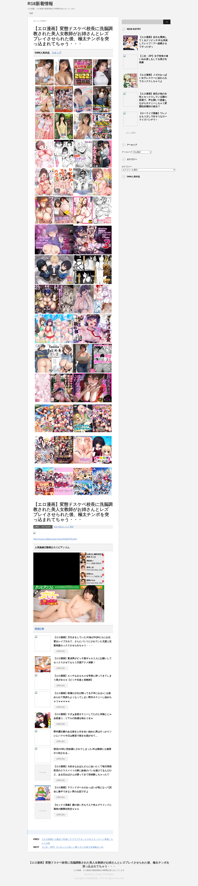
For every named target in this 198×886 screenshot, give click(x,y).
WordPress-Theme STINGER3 (99, 874)
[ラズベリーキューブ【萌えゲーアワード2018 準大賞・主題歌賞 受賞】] (63, 496)
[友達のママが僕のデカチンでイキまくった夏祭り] (54, 401)
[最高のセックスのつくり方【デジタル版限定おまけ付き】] (44, 167)
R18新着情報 (40, 3)
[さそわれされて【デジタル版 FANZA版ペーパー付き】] (102, 195)
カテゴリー (127, 166)
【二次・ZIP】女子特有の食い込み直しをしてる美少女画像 (153, 59)
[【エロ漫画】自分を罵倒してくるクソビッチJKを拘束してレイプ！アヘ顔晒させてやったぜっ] (130, 49)
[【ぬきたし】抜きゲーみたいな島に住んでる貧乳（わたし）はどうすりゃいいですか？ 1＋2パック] (82, 496)
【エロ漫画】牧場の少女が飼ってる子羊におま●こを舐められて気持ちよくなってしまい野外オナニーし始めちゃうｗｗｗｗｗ (83, 697)
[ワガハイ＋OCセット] (44, 496)
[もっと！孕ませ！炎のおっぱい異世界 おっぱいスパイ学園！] (63, 433)
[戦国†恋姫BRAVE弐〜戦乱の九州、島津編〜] (63, 464)
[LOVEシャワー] (44, 195)
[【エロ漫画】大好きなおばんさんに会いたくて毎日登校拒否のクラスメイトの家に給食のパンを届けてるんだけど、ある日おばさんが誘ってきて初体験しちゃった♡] (43, 779)
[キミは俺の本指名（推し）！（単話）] (63, 167)
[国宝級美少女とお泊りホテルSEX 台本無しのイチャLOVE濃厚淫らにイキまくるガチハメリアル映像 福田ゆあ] (63, 85)
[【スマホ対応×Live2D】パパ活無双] (54, 283)
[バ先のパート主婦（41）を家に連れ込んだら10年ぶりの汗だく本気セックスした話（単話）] (102, 167)
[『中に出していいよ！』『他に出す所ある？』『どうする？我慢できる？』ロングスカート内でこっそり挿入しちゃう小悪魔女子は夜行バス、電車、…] (102, 112)
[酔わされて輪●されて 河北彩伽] (102, 85)
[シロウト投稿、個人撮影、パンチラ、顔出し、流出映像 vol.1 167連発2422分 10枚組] (82, 85)
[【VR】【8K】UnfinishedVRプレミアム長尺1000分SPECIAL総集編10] (102, 138)
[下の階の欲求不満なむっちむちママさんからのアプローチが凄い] (92, 372)
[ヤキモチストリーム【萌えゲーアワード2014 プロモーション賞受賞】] (102, 464)
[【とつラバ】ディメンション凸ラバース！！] (102, 496)
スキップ (56, 52)
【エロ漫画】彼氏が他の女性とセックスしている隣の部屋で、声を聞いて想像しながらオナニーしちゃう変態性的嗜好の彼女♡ (153, 100)
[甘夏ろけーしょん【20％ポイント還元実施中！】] (44, 433)
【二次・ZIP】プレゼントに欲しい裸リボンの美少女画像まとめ (72, 847)
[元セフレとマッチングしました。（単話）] (82, 167)
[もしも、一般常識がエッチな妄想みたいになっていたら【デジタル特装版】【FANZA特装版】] (82, 223)
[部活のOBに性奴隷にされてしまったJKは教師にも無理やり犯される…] (43, 762)
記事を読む (61, 651)
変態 (71, 527)
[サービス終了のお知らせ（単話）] (102, 223)
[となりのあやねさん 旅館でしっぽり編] (92, 313)
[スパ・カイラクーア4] (54, 342)
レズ (67, 527)
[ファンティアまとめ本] (54, 372)
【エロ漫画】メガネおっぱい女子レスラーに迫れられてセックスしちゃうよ (153, 78)
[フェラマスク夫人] (44, 223)
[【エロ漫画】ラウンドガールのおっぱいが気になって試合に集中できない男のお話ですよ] (43, 800)
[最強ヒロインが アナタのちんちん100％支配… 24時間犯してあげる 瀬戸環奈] (44, 85)
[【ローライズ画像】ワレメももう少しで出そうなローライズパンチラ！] (130, 125)
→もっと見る (130, 133)
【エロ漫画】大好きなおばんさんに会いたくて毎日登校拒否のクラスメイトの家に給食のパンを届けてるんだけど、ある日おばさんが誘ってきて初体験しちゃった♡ (83, 770)
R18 (55, 527)
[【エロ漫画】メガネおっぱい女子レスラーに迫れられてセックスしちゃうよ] (130, 86)
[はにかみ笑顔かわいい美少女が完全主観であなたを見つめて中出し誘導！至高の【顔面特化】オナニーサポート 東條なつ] (82, 112)
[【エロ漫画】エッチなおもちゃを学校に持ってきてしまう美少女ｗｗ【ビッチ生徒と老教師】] (43, 688)
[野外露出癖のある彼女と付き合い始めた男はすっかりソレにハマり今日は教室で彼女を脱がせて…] (43, 744)
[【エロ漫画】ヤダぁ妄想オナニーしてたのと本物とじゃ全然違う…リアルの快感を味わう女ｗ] (43, 727)
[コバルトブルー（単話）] (82, 195)
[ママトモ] (82, 464)
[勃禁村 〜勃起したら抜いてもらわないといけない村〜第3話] (54, 313)
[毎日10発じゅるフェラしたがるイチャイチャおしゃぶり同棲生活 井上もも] (63, 138)
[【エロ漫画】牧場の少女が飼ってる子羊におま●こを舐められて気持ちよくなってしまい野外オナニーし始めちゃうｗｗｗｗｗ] (43, 706)
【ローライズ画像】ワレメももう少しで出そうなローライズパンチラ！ (153, 116)
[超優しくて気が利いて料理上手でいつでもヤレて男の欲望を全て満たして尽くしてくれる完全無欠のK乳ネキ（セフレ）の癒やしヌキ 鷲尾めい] (82, 138)
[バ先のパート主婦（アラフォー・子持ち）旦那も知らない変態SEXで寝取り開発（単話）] (63, 223)
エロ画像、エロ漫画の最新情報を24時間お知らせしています (99, 870)
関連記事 (39, 629)
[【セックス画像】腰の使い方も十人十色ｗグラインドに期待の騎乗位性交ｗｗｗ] (43, 818)
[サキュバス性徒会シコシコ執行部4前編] (92, 342)
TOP (31, 13)
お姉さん (61, 527)
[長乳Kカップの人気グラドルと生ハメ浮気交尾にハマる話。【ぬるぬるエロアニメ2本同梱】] (92, 401)
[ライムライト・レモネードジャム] (82, 433)
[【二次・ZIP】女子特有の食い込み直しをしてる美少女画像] (130, 68)
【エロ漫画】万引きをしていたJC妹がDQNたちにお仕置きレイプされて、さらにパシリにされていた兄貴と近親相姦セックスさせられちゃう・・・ (83, 641)
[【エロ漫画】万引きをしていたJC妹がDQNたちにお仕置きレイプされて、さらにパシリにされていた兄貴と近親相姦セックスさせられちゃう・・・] (43, 650)
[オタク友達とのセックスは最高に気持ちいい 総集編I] (54, 254)
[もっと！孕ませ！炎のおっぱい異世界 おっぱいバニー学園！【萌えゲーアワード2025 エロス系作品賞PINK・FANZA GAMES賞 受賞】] (102, 433)
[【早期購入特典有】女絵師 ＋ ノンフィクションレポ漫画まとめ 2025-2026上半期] (92, 283)
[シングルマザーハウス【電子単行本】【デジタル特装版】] (63, 195)
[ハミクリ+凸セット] (44, 464)
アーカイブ (127, 152)
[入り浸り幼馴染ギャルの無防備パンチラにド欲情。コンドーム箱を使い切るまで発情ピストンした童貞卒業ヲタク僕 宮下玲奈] (44, 112)
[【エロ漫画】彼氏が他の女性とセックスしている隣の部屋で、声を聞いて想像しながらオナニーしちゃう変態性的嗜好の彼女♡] (130, 105)
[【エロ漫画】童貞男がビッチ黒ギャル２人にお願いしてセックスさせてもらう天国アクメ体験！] (43, 671)
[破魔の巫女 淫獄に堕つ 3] (92, 254)
